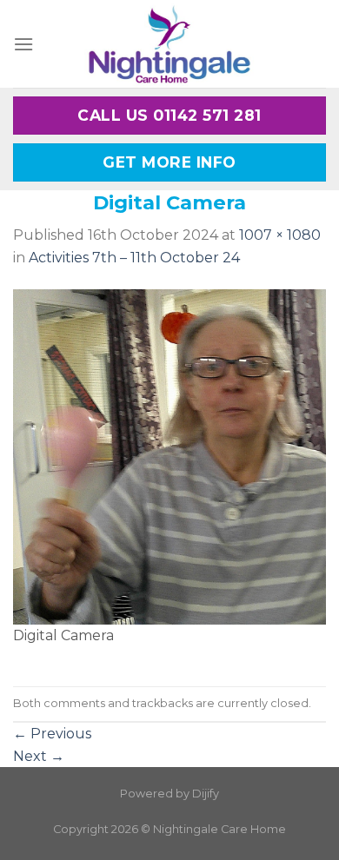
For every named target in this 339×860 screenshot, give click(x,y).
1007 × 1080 (280, 235)
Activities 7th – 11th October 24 (134, 257)
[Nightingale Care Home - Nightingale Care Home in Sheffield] (169, 44)
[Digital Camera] (169, 455)
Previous (52, 733)
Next (38, 756)
